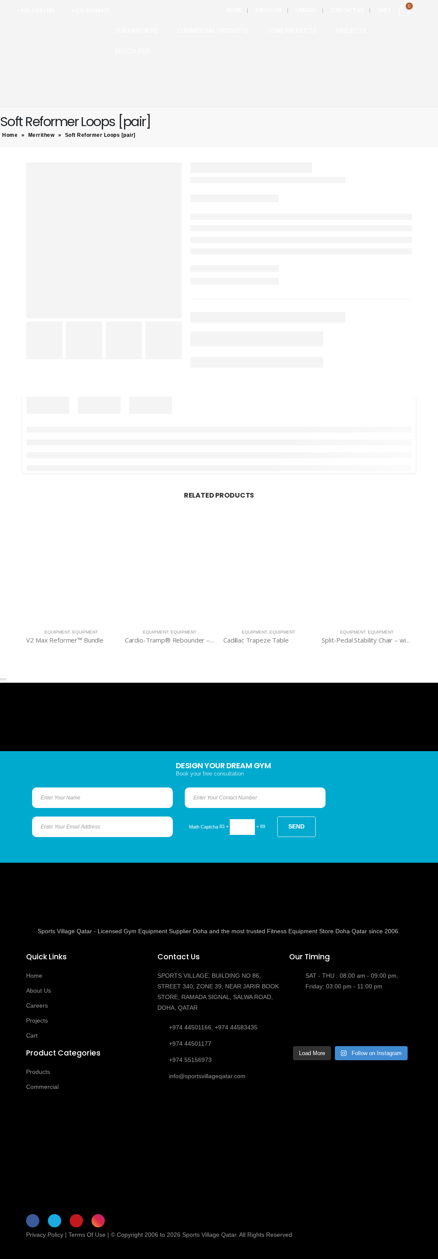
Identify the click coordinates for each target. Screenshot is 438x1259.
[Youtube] (76, 1220)
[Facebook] (32, 1220)
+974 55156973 (91, 10)
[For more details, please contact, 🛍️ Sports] (303, 1011)
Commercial (42, 1086)
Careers (306, 10)
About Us (268, 10)
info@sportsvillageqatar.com (207, 1076)
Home (234, 10)
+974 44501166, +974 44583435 (213, 1027)
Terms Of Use (87, 1234)
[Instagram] (98, 1220)
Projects (37, 1020)
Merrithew (41, 135)
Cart (384, 10)
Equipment (57, 632)
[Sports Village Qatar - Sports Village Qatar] (51, 38)
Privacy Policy (44, 1234)
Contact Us (347, 10)
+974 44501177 (190, 1043)
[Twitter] (54, 1220)
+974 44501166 (36, 10)
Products (38, 1071)
